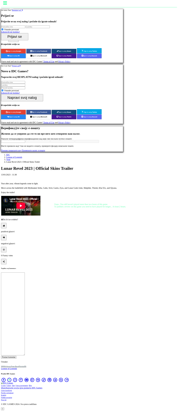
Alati (13, 385)
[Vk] (38, 380)
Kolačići (3, 395)
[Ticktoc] (43, 380)
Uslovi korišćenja (6, 390)
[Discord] (49, 380)
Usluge (9, 385)
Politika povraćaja (6, 397)
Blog (30, 385)
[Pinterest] (20, 380)
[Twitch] (32, 380)
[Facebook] (3, 380)
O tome (3, 385)
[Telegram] (66, 380)
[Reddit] (55, 380)
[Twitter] (9, 380)
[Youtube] (26, 380)
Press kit (3, 400)
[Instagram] (15, 380)
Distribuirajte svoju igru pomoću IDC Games (21, 388)
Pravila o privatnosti (7, 393)
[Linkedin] (61, 380)
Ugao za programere (22, 385)
